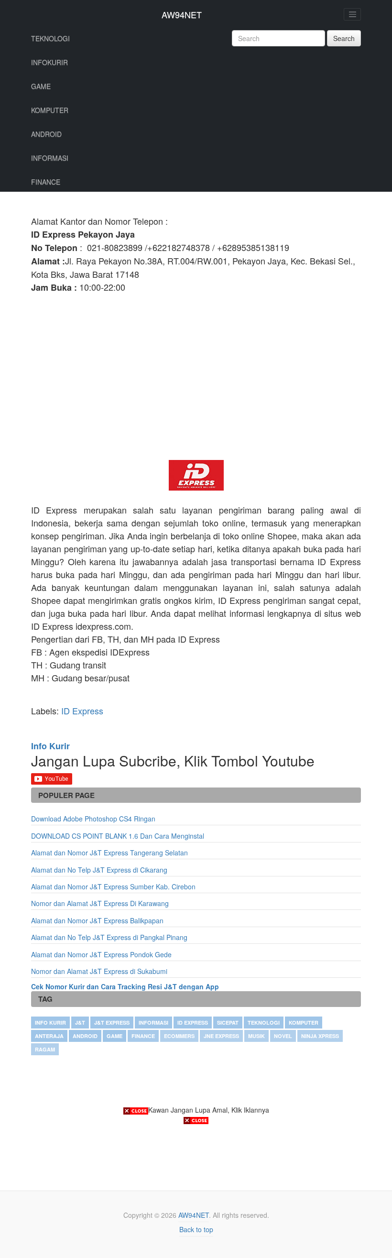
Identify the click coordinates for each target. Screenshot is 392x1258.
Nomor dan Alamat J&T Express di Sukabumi (99, 971)
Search (344, 38)
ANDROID (46, 134)
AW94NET (182, 14)
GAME (41, 86)
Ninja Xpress (320, 1035)
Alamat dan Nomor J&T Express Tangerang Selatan (109, 852)
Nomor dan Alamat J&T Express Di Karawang (100, 903)
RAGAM (45, 1049)
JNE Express (221, 1035)
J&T (80, 1022)
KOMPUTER (49, 110)
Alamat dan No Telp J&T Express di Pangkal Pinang (109, 937)
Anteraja (49, 1035)
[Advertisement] (196, 383)
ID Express (82, 710)
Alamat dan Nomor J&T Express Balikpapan (97, 920)
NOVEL (283, 1035)
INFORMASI (49, 158)
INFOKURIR (49, 62)
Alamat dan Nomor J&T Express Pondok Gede (101, 954)
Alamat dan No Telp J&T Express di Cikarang (99, 870)
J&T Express (112, 1022)
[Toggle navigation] (352, 14)
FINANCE (45, 181)
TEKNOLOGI (50, 38)
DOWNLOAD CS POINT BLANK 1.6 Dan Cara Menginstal (117, 836)
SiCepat (228, 1022)
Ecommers (179, 1035)
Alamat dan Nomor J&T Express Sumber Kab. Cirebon (113, 886)
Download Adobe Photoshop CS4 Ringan (93, 818)
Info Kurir (50, 1022)
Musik (256, 1035)
